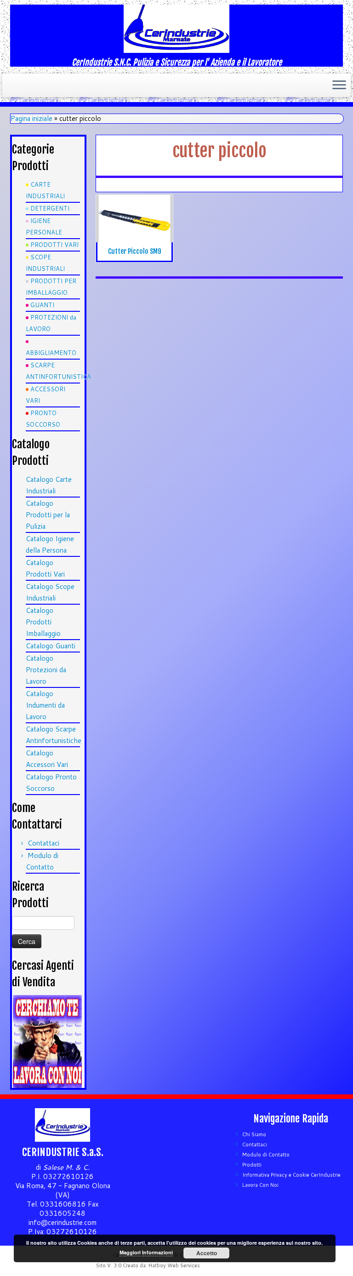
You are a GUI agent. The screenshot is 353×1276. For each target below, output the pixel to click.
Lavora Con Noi (260, 1185)
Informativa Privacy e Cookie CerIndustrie (291, 1175)
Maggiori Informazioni (146, 1252)
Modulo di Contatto (266, 1154)
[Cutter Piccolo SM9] (134, 218)
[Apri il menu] (339, 85)
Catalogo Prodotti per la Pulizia (48, 514)
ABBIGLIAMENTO (51, 353)
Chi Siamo (254, 1134)
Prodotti (252, 1164)
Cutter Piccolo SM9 (134, 251)
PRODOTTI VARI (54, 244)
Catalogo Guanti (50, 646)
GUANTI (42, 305)
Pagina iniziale (31, 118)
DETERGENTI (49, 208)
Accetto (206, 1253)
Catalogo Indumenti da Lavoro (45, 705)
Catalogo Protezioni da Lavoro (46, 669)
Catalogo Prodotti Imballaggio (43, 622)
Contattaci (43, 843)
